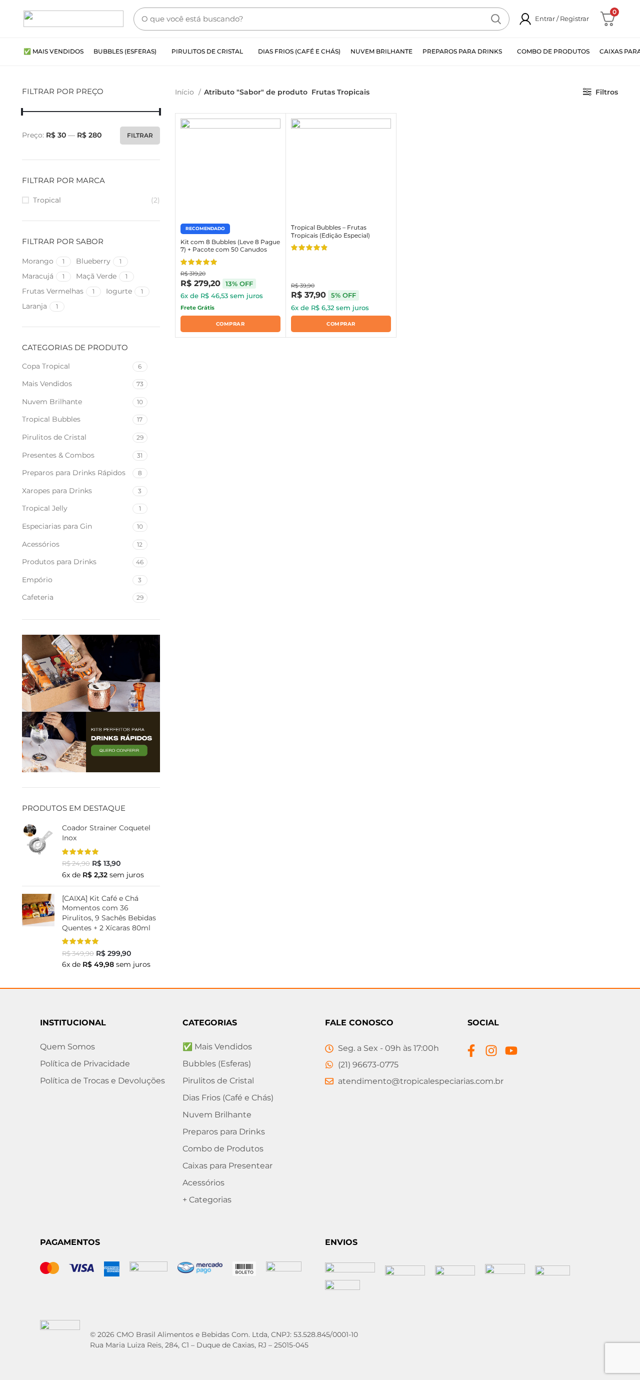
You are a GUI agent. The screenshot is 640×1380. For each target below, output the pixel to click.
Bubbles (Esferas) (216, 1063)
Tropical (47, 200)
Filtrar (140, 135)
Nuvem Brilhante (52, 401)
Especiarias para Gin (57, 526)
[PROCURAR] (496, 19)
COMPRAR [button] (230, 324)
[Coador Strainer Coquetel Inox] (38, 850)
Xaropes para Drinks (57, 490)
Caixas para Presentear (227, 1165)
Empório (37, 579)
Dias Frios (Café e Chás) (228, 1097)
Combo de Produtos (223, 1148)
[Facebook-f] (471, 1050)
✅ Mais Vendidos (217, 1046)
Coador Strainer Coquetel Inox (106, 832)
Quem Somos (67, 1046)
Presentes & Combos (58, 455)
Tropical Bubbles (51, 419)
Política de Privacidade (85, 1063)
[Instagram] (491, 1050)
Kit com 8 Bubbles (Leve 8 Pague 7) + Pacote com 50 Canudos (230, 246)
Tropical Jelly (45, 508)
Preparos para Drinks (223, 1131)
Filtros (607, 92)
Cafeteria (38, 597)
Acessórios (41, 544)
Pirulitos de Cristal (54, 437)
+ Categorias (207, 1199)
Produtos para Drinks (59, 561)
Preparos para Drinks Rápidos (74, 472)
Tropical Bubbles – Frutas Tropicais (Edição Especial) (330, 231)
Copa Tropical (46, 366)
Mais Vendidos (47, 383)
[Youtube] (511, 1050)
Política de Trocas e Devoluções (102, 1080)
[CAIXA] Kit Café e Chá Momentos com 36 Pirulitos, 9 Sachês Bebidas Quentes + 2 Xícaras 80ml (109, 913)
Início (185, 92)
